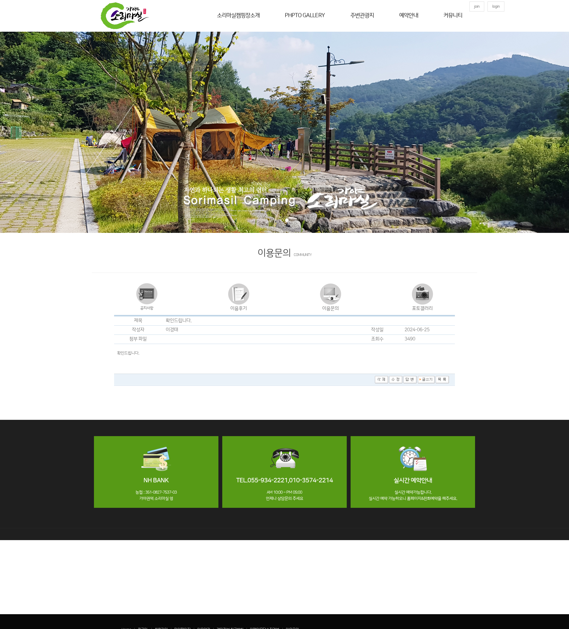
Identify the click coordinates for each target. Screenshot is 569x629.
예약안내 (408, 15)
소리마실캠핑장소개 (238, 15)
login (496, 6)
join (477, 6)
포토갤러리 (422, 308)
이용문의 (330, 308)
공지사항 (146, 308)
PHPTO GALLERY (305, 15)
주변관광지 (362, 15)
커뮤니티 (452, 15)
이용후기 (238, 308)
